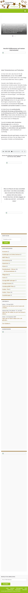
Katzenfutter (5, 263)
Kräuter (4, 266)
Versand (12, 588)
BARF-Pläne (5, 257)
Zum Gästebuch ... (6, 323)
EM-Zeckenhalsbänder (9, 271)
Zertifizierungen (10, 25)
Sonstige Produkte (6, 283)
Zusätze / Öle (5, 289)
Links (7, 588)
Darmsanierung (6, 260)
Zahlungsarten (19, 588)
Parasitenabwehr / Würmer (8, 269)
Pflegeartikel (5, 274)
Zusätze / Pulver (6, 292)
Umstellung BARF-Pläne (8, 286)
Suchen (6, 242)
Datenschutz (10, 589)
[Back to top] (24, 589)
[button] (4, 25)
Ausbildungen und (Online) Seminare (11, 254)
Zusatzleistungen (6, 295)
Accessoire (4, 251)
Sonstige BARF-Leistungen (8, 280)
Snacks (4, 277)
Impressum (17, 589)
